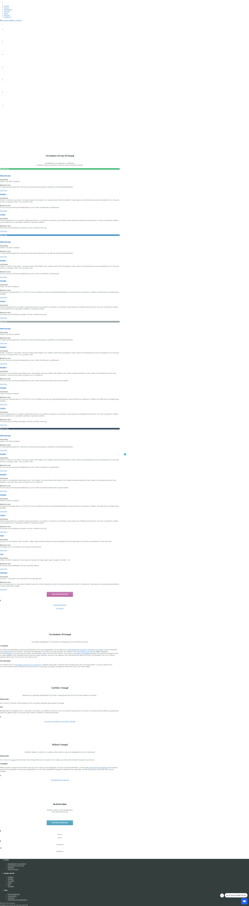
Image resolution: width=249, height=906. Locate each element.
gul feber (100, 650)
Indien (10, 883)
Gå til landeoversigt (59, 605)
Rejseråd (11, 867)
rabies (44, 653)
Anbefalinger (8, 10)
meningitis (91, 650)
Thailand (10, 877)
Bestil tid (7, 15)
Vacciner (7, 11)
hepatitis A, (83, 650)
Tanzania (11, 886)
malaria (6, 651)
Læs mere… (4, 190)
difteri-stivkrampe (73, 650)
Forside (6, 6)
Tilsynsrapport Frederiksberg (17, 900)
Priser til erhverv (13, 869)
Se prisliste (60, 608)
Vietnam (10, 879)
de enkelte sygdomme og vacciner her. (28, 665)
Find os (6, 8)
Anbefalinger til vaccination (17, 864)
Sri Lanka (11, 881)
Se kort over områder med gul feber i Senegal (59, 721)
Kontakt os (7, 17)
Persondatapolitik (14, 894)
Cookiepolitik (12, 896)
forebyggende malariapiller (98, 768)
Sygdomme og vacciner (16, 866)
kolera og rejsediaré (82, 653)
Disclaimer (11, 898)
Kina (9, 884)
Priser (6, 13)
